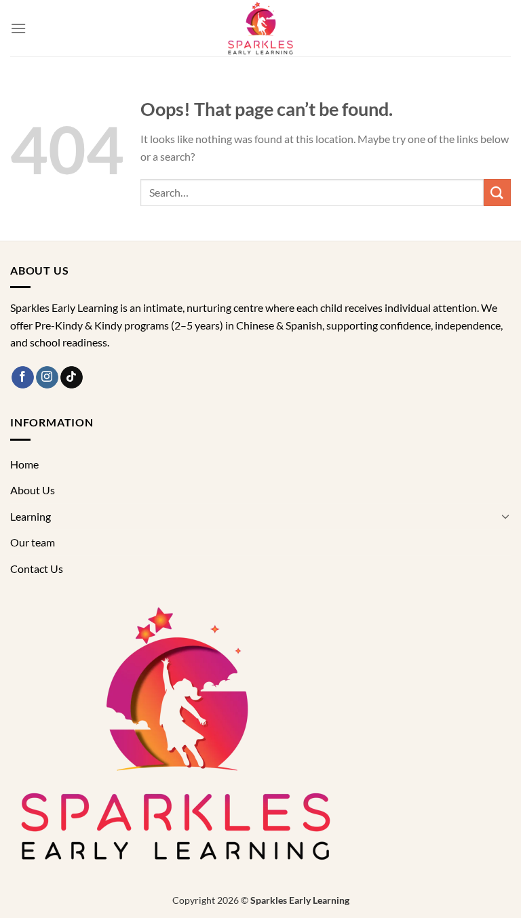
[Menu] (18, 28)
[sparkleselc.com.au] (260, 28)
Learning (30, 516)
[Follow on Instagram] (47, 377)
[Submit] (497, 192)
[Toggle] (505, 516)
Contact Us (36, 568)
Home (24, 464)
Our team (32, 542)
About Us (32, 489)
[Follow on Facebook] (23, 377)
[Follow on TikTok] (71, 377)
